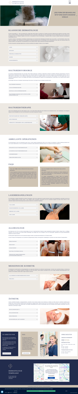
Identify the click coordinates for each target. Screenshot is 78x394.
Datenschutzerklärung (46, 386)
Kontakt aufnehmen (26, 353)
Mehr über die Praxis (6, 353)
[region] (39, 15)
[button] (1, 15)
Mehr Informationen (51, 375)
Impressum (40, 386)
